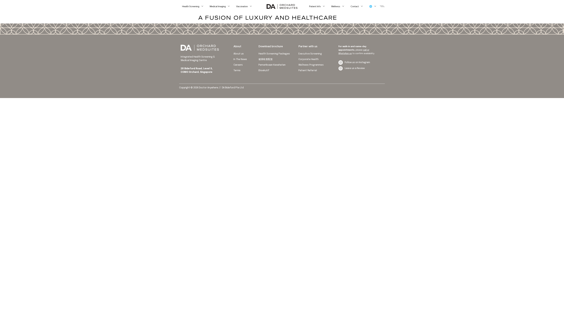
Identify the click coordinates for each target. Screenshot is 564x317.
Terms (237, 70)
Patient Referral (307, 70)
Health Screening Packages (274, 54)
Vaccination (242, 6)
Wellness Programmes (311, 65)
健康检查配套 (265, 59)
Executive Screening (310, 54)
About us (239, 54)
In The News (240, 59)
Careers (238, 65)
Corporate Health (308, 59)
